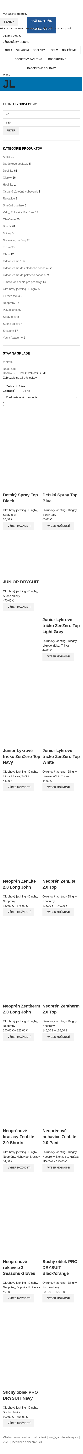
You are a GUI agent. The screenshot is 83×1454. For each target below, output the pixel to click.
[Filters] (5, 1449)
